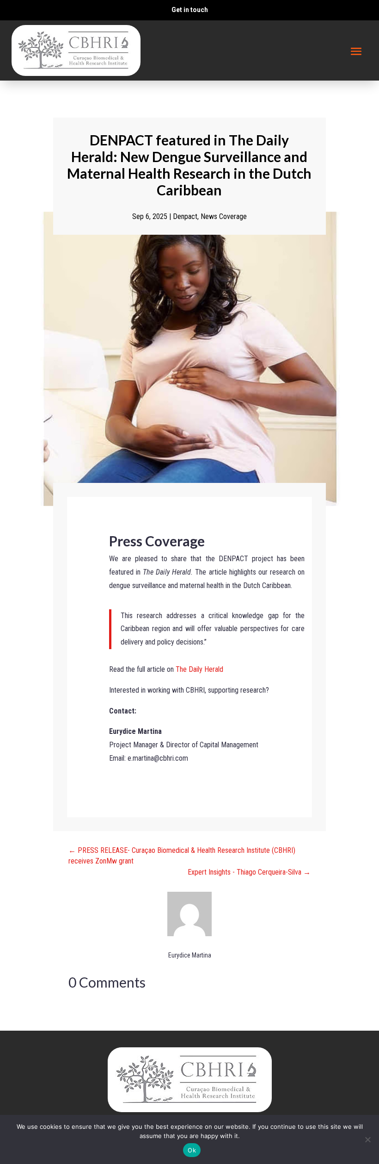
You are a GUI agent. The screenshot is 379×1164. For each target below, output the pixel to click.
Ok (192, 1150)
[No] (367, 1139)
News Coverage (224, 216)
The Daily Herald (200, 669)
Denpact (185, 216)
